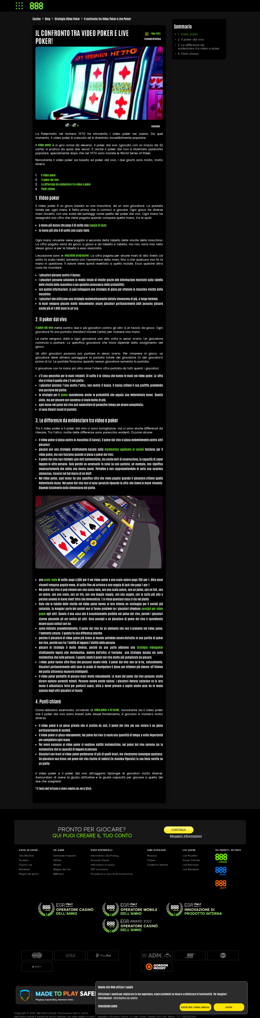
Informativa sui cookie (125, 998)
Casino (37, 19)
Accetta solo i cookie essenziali (195, 1007)
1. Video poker (188, 34)
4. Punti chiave (188, 53)
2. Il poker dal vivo (191, 39)
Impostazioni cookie (107, 1005)
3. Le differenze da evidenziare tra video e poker (199, 46)
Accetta (229, 1007)
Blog (47, 19)
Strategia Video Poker (67, 19)
